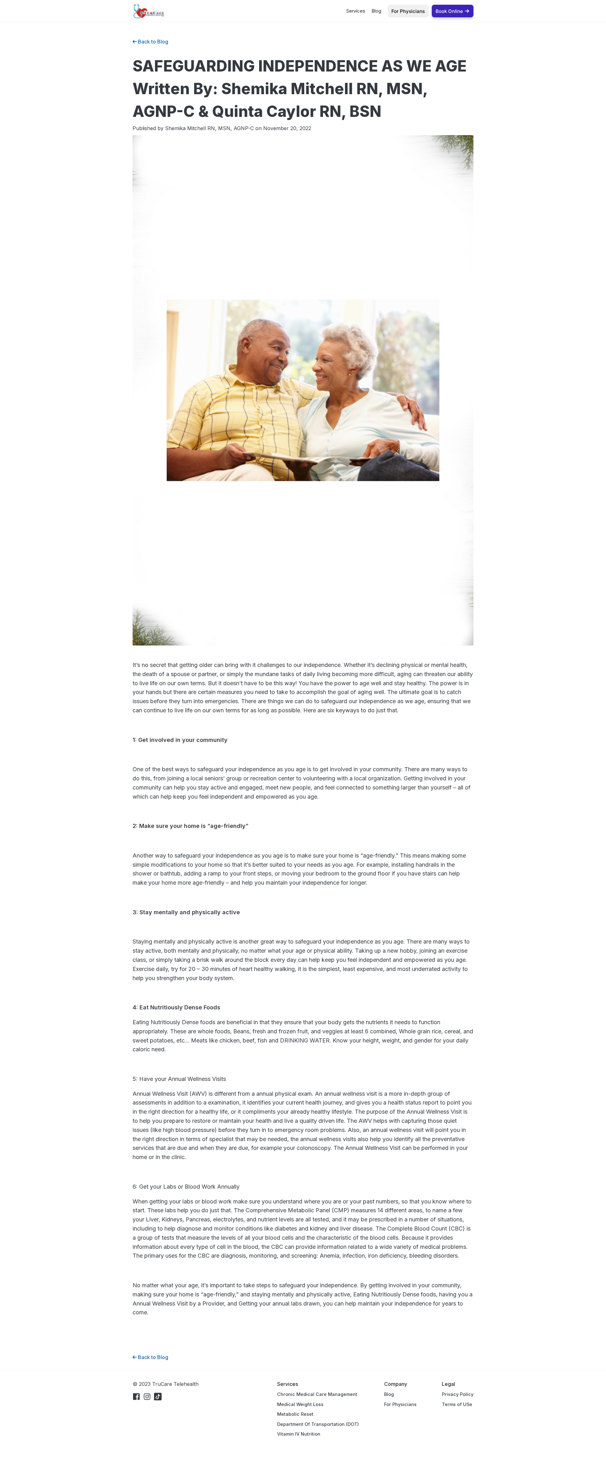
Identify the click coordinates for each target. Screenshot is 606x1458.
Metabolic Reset (295, 1414)
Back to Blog (152, 41)
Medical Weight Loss (300, 1404)
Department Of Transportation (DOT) (318, 1424)
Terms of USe (457, 1404)
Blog (376, 11)
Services (355, 11)
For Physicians (400, 1404)
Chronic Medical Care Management (317, 1394)
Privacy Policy (457, 1394)
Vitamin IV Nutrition (298, 1434)
